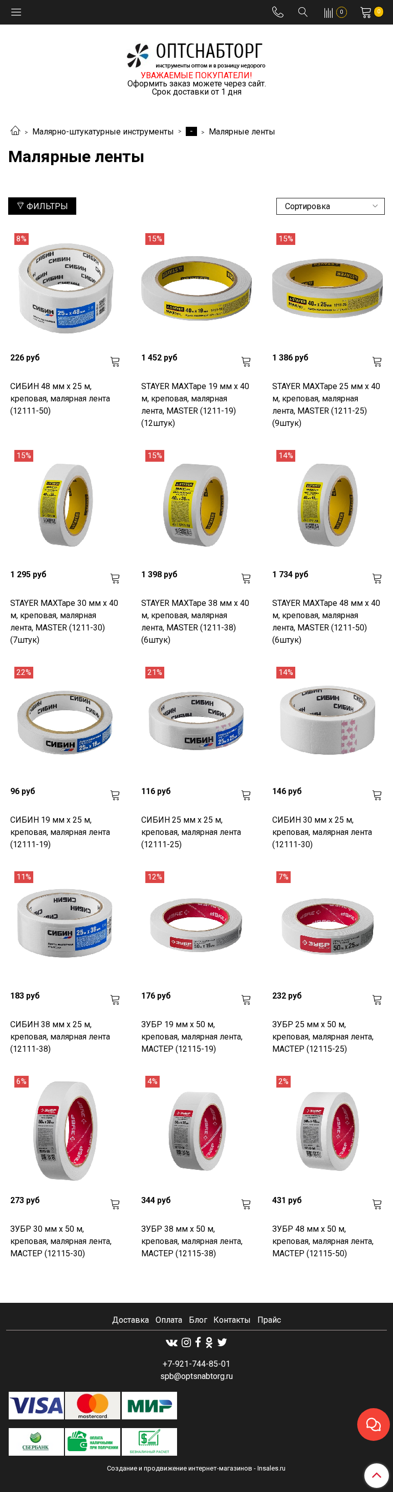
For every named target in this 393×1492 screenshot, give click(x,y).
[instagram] (186, 1342)
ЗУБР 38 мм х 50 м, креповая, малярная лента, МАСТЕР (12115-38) (192, 1241)
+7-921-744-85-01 (196, 1364)
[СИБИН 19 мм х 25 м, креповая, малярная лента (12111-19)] (65, 722)
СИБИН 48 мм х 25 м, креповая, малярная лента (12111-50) (60, 398)
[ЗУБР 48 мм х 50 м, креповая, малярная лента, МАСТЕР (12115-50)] (327, 1131)
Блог (198, 1320)
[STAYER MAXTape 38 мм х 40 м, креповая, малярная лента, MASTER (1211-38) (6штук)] (196, 505)
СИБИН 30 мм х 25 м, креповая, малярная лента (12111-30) (322, 832)
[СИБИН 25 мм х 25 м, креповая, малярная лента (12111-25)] (196, 722)
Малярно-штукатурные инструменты (103, 132)
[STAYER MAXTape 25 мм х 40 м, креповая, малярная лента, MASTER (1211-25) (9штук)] (327, 288)
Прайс (269, 1320)
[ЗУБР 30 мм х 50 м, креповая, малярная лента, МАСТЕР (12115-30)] (65, 1131)
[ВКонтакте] (172, 1342)
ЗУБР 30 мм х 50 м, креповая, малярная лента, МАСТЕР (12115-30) (61, 1241)
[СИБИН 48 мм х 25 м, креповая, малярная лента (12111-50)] (65, 288)
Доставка (130, 1320)
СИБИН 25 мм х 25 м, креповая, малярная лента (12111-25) (191, 832)
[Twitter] (222, 1342)
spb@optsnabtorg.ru (196, 1376)
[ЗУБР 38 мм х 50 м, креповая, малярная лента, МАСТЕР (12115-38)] (196, 1131)
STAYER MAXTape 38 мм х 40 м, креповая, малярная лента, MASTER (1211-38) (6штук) (195, 621)
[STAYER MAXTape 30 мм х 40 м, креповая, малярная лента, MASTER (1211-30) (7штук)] (65, 505)
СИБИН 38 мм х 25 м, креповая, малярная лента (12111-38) (60, 1037)
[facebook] (198, 1342)
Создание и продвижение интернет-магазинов (179, 1468)
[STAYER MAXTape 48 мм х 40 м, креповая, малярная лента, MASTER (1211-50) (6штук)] (327, 505)
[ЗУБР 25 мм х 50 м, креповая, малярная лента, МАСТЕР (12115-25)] (327, 926)
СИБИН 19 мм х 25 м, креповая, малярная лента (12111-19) (60, 832)
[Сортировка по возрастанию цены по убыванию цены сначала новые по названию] (330, 206)
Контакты (232, 1320)
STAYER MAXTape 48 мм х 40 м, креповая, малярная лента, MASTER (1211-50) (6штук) (326, 621)
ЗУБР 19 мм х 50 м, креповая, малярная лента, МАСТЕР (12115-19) (192, 1037)
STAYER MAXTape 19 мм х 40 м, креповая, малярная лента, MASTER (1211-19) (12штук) (195, 404)
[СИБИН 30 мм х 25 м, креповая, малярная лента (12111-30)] (327, 722)
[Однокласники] (209, 1342)
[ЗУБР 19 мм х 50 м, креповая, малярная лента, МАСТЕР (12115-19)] (196, 926)
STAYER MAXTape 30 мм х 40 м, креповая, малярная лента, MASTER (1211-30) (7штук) (64, 621)
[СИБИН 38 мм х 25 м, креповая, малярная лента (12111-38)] (65, 926)
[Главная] (15, 132)
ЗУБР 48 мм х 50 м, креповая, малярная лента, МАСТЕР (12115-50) (323, 1241)
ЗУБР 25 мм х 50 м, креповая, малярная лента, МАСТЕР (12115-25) (323, 1037)
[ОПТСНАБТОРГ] (196, 53)
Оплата (169, 1320)
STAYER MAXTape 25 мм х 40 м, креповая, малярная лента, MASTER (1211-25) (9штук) (326, 404)
